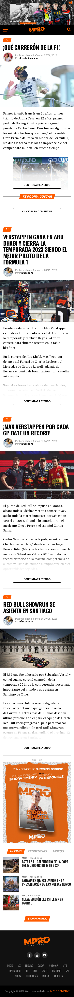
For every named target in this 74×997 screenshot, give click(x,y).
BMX (35, 971)
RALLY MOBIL (15, 971)
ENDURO (29, 965)
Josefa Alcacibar (28, 58)
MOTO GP (53, 965)
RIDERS (46, 976)
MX (19, 965)
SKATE (45, 971)
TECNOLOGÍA (32, 976)
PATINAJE (56, 971)
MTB (65, 965)
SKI (67, 971)
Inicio (10, 965)
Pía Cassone (26, 273)
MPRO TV (58, 976)
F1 (27, 971)
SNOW (18, 976)
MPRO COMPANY (59, 991)
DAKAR (41, 965)
